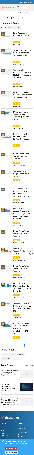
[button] (26, 2)
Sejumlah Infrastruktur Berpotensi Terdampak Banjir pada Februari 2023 (22, 307)
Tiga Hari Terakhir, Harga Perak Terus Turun (21, 173)
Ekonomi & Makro (23, 432)
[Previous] (29, 13)
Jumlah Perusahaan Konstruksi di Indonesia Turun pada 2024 (22, 94)
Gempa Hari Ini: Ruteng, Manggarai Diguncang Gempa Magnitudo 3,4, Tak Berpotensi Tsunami (10, 401)
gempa (21, 354)
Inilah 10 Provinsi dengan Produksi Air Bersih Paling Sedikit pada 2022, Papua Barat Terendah (21, 214)
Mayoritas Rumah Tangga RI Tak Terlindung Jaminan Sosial (21, 115)
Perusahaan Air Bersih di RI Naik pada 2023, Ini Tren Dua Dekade (22, 136)
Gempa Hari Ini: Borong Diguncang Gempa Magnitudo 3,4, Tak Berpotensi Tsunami (9, 374)
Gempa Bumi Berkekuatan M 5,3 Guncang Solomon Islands (8, 387)
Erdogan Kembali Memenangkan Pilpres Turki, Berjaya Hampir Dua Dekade (22, 287)
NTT (4, 354)
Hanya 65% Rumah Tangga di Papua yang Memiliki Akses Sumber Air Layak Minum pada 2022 (22, 328)
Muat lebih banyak (17, 345)
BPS (16, 358)
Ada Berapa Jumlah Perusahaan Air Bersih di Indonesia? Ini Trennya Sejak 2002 (22, 192)
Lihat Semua (27, 365)
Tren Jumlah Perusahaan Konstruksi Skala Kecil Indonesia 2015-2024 (22, 74)
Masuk (24, 7)
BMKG (12, 354)
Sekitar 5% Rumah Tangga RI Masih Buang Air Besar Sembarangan (23, 251)
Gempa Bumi (6, 358)
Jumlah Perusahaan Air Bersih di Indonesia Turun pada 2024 (22, 52)
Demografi (21, 430)
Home (3, 18)
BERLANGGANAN (11, 449)
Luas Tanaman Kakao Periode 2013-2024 (22, 34)
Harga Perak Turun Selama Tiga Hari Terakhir (21, 156)
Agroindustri (21, 428)
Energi (20, 434)
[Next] (32, 13)
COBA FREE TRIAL (11, 452)
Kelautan (20, 436)
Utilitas (9, 18)
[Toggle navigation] (31, 7)
